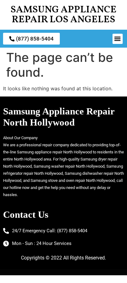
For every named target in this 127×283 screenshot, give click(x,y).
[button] (118, 39)
